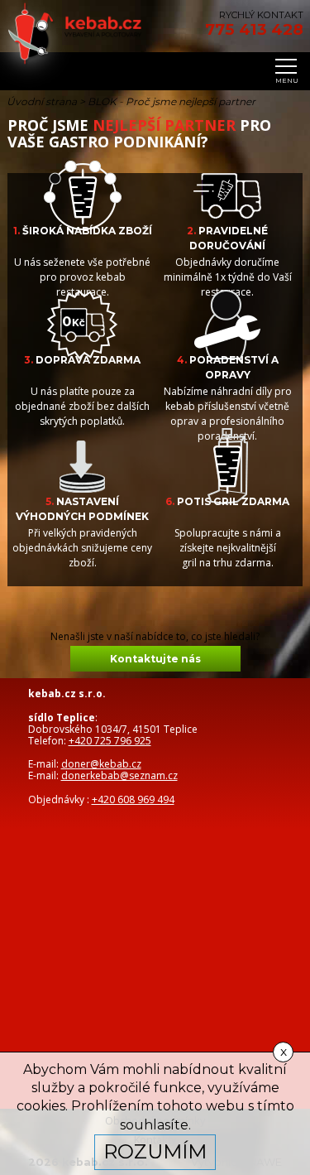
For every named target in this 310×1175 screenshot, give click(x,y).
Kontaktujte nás (155, 659)
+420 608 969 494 (133, 799)
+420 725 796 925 (110, 741)
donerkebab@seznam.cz (119, 775)
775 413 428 (254, 29)
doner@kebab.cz (101, 764)
